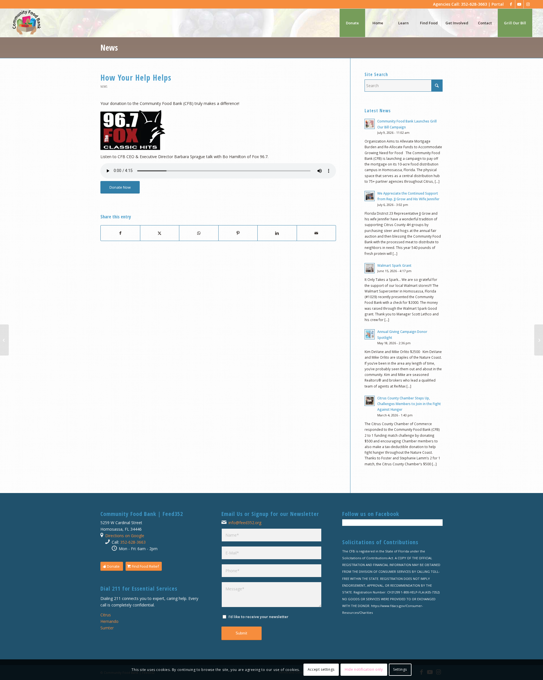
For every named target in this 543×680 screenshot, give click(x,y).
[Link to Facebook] (511, 4)
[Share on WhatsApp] (198, 233)
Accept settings (321, 669)
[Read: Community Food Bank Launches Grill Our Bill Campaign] (370, 124)
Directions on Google (124, 535)
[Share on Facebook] (120, 233)
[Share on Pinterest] (238, 233)
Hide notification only (364, 669)
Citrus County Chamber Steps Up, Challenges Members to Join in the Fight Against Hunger (409, 404)
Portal (498, 4)
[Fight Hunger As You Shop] (538, 340)
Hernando (109, 621)
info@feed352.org (245, 522)
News (109, 47)
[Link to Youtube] (519, 4)
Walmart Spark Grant (394, 265)
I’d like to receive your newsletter (258, 616)
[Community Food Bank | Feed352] (26, 23)
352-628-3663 (133, 542)
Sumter (107, 627)
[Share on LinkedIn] (277, 233)
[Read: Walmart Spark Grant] (370, 268)
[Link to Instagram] (528, 4)
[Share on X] (159, 233)
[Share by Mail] (316, 233)
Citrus (105, 614)
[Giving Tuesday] (4, 340)
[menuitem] (352, 23)
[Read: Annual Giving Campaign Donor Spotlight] (370, 334)
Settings (400, 669)
